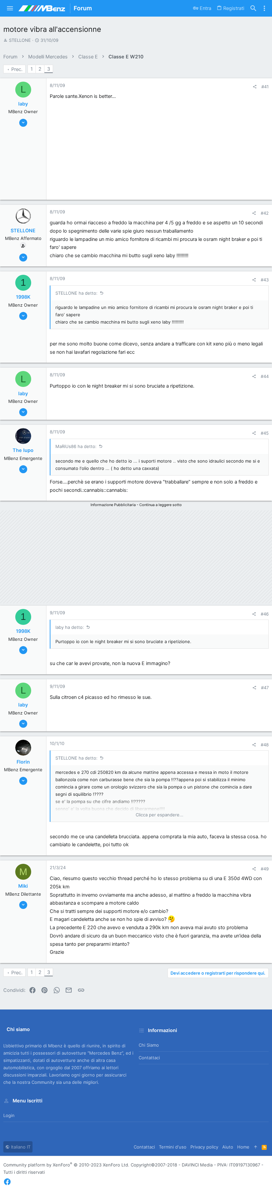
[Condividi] (254, 87)
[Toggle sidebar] (264, 8)
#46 (265, 614)
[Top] (255, 1147)
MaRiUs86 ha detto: (76, 446)
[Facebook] (7, 1182)
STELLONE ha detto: (76, 293)
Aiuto (227, 1147)
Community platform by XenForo (66, 1164)
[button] (10, 8)
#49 (265, 868)
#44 (265, 376)
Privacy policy (204, 1147)
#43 (265, 279)
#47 (265, 687)
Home (243, 1147)
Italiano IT (20, 1147)
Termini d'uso (172, 1147)
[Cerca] (253, 8)
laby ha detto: (69, 627)
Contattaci (149, 1057)
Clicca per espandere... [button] (159, 814)
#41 (265, 86)
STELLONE (20, 40)
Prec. (17, 69)
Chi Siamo (149, 1045)
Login (9, 1115)
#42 (265, 213)
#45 (265, 433)
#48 (265, 744)
